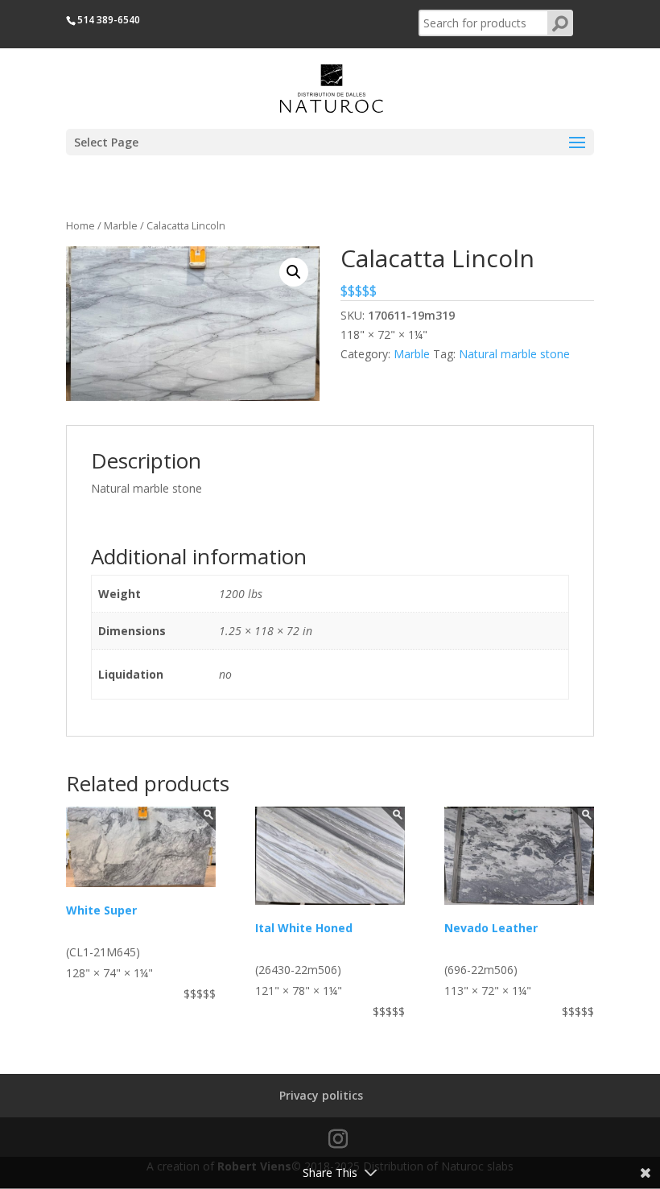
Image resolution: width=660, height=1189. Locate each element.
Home (80, 225)
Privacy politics (321, 1095)
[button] (293, 272)
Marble (121, 225)
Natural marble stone (514, 353)
